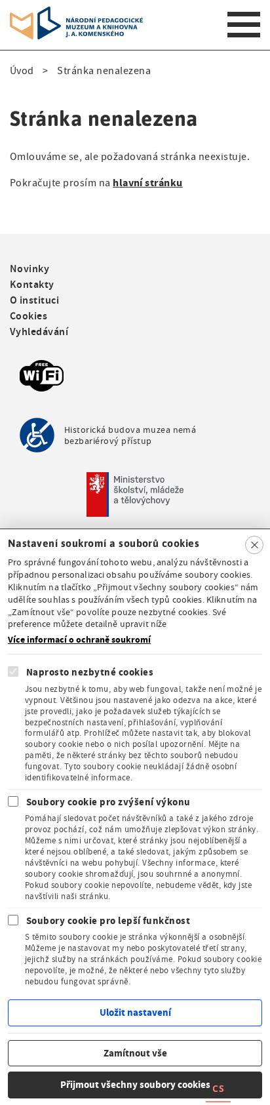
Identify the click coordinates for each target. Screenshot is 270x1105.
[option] (244, 1090)
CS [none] (218, 1088)
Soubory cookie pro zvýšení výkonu (108, 802)
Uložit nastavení (135, 1012)
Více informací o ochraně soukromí (79, 640)
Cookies (28, 316)
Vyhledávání (39, 331)
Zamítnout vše (135, 1053)
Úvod (22, 70)
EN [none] (243, 1088)
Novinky (29, 268)
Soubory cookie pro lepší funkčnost (108, 920)
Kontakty (32, 284)
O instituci (34, 300)
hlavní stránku (148, 183)
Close (254, 545)
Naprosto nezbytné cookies (89, 672)
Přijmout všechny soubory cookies (135, 1084)
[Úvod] (76, 14)
